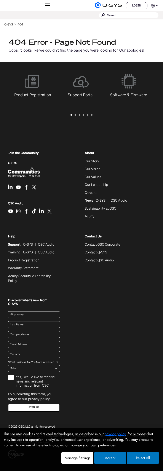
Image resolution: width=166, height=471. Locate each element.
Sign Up (34, 407)
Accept (110, 457)
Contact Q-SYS (96, 252)
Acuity (89, 216)
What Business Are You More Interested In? (33, 362)
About (89, 153)
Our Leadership (96, 184)
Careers (90, 192)
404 (20, 24)
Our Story (92, 161)
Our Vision (93, 169)
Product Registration (23, 260)
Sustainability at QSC (100, 208)
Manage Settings (77, 457)
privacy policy (39, 399)
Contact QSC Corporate (102, 244)
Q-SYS (8, 24)
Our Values (93, 177)
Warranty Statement (23, 268)
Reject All (143, 457)
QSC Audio (15, 205)
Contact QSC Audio (99, 260)
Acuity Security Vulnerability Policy (29, 278)
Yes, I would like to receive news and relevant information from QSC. (35, 381)
